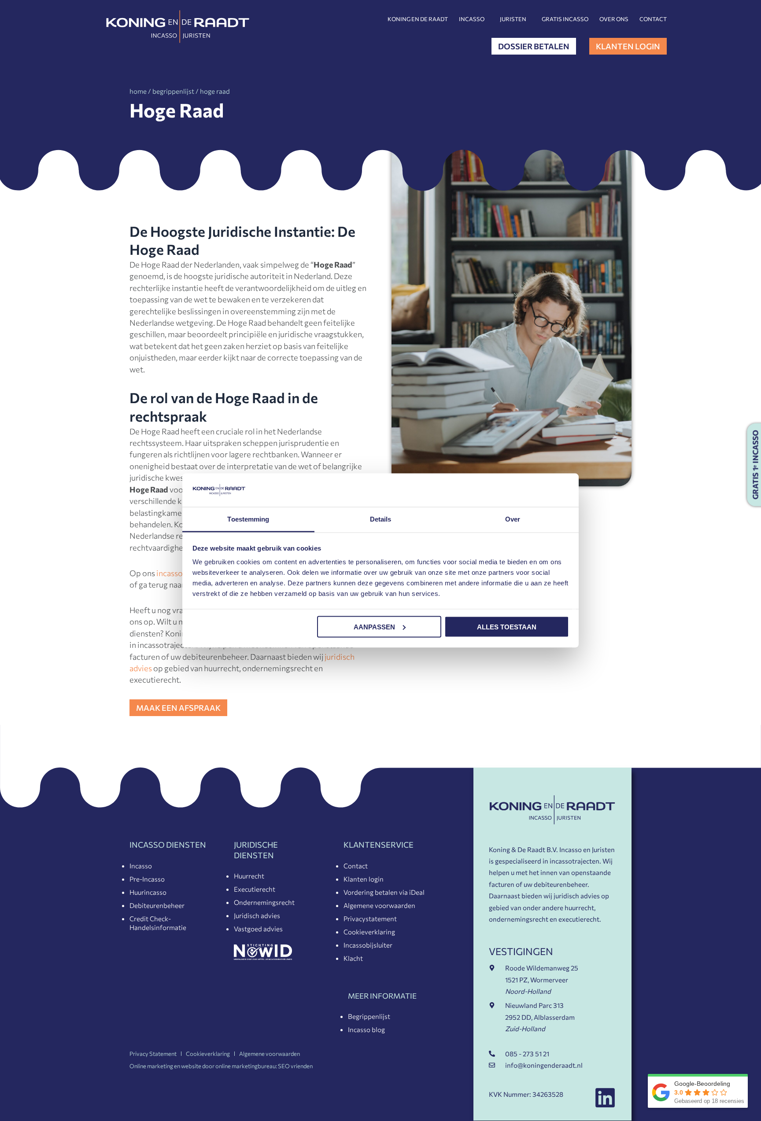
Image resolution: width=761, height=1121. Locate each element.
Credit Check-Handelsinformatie (157, 923)
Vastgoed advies (258, 929)
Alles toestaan (506, 626)
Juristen (513, 18)
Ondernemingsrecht (264, 902)
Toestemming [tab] (248, 519)
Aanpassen (374, 626)
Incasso (471, 18)
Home (138, 91)
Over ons (613, 18)
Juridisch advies (257, 915)
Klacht (353, 958)
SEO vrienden (295, 1066)
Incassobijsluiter (368, 945)
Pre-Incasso (147, 879)
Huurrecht (249, 876)
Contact (653, 18)
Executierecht (254, 889)
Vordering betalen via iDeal (384, 892)
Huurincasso (147, 892)
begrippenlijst (173, 91)
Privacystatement (370, 919)
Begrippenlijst (369, 1016)
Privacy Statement (153, 1053)
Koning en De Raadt (418, 18)
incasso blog (178, 573)
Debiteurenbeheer (157, 905)
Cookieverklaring (369, 932)
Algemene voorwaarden (379, 905)
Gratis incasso (565, 18)
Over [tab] (512, 519)
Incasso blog (366, 1029)
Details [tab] (381, 519)
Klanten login (364, 879)
